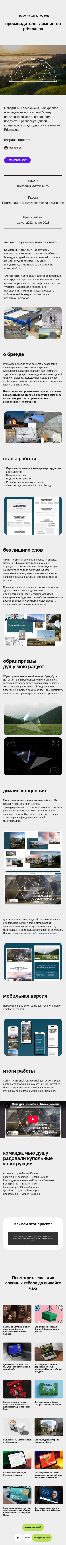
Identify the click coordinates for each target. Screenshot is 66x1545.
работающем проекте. (44, 933)
